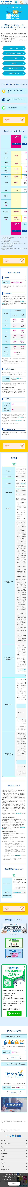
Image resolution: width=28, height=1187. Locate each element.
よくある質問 (20, 417)
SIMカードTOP (16, 1130)
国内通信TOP (9, 1130)
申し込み (21, 3)
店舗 (16, 3)
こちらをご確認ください (17, 378)
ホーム (3, 1130)
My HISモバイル (17, 892)
